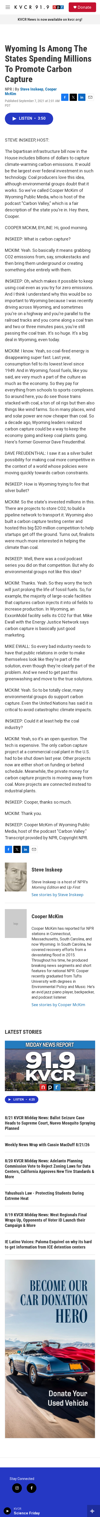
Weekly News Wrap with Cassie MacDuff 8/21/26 (47, 1144)
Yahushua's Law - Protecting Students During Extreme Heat (44, 1196)
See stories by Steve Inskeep (57, 894)
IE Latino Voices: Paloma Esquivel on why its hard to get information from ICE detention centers (48, 1244)
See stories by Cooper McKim (58, 1004)
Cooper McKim (47, 916)
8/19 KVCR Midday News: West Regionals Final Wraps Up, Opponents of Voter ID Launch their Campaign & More (46, 1220)
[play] (7, 1511)
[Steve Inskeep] (16, 877)
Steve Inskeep (31, 89)
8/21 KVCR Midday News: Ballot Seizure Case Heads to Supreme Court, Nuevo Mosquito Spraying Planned (50, 1123)
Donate (84, 7)
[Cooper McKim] (16, 923)
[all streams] (93, 1511)
